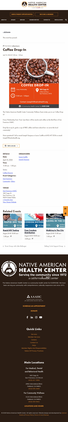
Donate (13, 19)
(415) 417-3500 (34, 380)
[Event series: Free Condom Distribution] (32, 238)
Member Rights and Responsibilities (34, 348)
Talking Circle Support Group (54, 246)
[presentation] (12, 221)
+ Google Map (8, 200)
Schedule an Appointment (34, 306)
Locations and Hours (34, 406)
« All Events (6, 32)
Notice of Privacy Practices (34, 351)
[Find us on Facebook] (27, 317)
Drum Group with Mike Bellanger (15, 246)
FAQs (34, 345)
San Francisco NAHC (10, 191)
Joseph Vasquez (24, 159)
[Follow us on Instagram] (36, 317)
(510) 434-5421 (34, 402)
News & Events (59, 19)
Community (6, 181)
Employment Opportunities (22, 14)
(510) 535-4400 (34, 389)
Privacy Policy (29, 415)
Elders (13, 181)
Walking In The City (55, 230)
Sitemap (46, 415)
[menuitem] (22, 14)
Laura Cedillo (23, 157)
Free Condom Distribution (30, 231)
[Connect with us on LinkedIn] (32, 317)
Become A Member (46, 14)
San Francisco (7, 179)
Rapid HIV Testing (11, 230)
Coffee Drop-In (8, 173)
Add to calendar (11, 146)
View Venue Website (9, 202)
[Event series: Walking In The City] (54, 236)
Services (22, 19)
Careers (34, 340)
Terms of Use (38, 415)
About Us (3, 19)
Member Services (34, 19)
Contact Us (47, 19)
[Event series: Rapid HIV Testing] (10, 236)
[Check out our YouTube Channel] (41, 317)
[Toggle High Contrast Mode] (65, 213)
